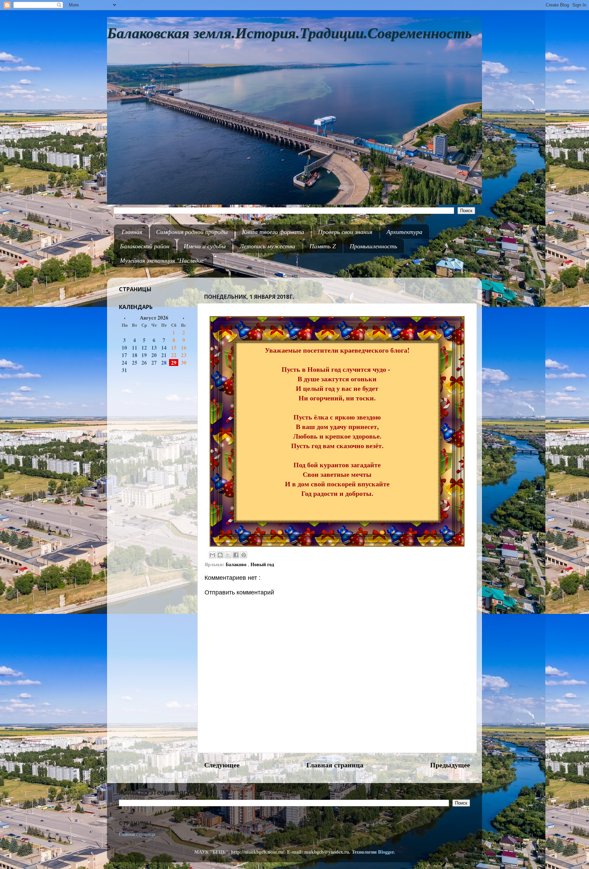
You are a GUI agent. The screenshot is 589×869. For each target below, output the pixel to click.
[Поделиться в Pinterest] (243, 554)
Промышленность (373, 246)
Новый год (262, 564)
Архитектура (404, 231)
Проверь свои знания (345, 231)
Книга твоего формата (273, 231)
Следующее (222, 765)
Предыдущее (450, 765)
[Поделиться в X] (228, 554)
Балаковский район (144, 246)
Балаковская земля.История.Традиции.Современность (289, 33)
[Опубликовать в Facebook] (235, 554)
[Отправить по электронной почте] (212, 554)
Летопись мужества (267, 246)
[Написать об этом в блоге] (220, 554)
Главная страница (334, 765)
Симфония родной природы (192, 231)
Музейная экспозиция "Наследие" (163, 260)
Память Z (322, 246)
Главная (132, 231)
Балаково (237, 564)
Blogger (386, 851)
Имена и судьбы (205, 246)
